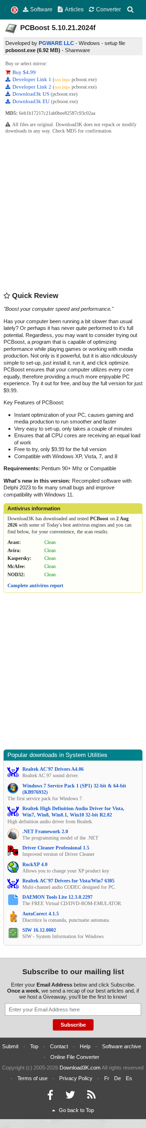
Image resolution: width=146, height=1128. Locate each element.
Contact (59, 1046)
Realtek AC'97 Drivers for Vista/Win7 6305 (68, 880)
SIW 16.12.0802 (39, 930)
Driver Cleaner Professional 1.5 (55, 848)
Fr (106, 1078)
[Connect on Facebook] (50, 1097)
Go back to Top (76, 1110)
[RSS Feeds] (91, 1097)
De (117, 1078)
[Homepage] (14, 10)
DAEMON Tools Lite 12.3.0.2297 (57, 897)
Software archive (121, 1046)
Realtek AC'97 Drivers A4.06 (53, 769)
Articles (74, 9)
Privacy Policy (75, 1078)
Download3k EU (31, 101)
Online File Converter (74, 1057)
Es (129, 1078)
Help (85, 1046)
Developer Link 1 (32, 79)
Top (34, 1046)
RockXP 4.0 (34, 864)
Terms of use (32, 1078)
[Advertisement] (73, 213)
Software (41, 9)
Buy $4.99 (24, 72)
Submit (10, 1046)
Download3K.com (80, 1068)
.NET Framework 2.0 (45, 831)
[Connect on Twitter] (70, 1097)
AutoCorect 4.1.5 (40, 913)
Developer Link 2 (32, 87)
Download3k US (31, 94)
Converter (108, 9)
